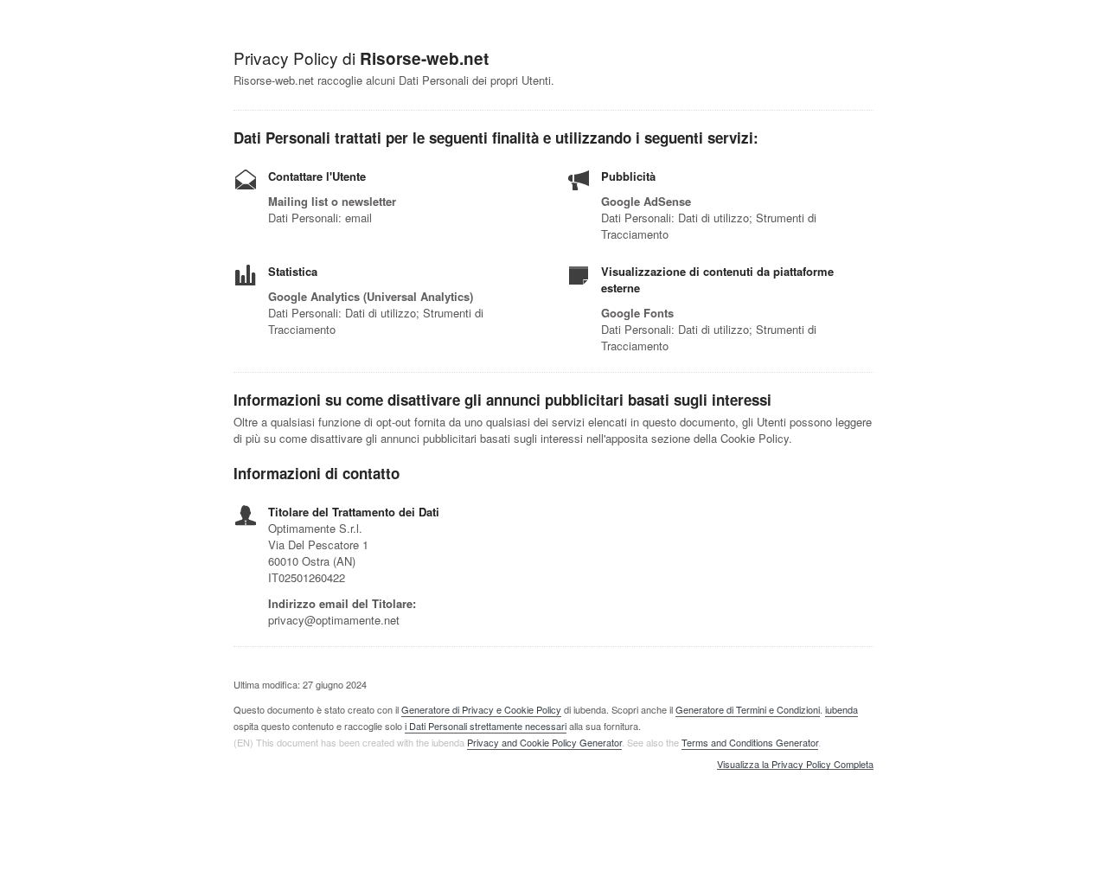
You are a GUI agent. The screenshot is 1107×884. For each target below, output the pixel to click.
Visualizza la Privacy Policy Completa (795, 764)
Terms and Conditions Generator (749, 742)
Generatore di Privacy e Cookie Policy (481, 709)
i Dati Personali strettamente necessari (485, 726)
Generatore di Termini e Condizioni (747, 709)
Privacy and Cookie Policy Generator (544, 742)
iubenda (841, 709)
